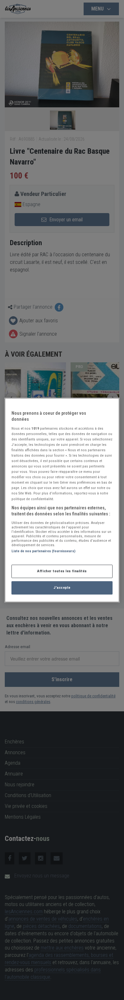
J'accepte (62, 587)
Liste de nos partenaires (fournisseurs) (43, 551)
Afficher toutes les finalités (62, 571)
